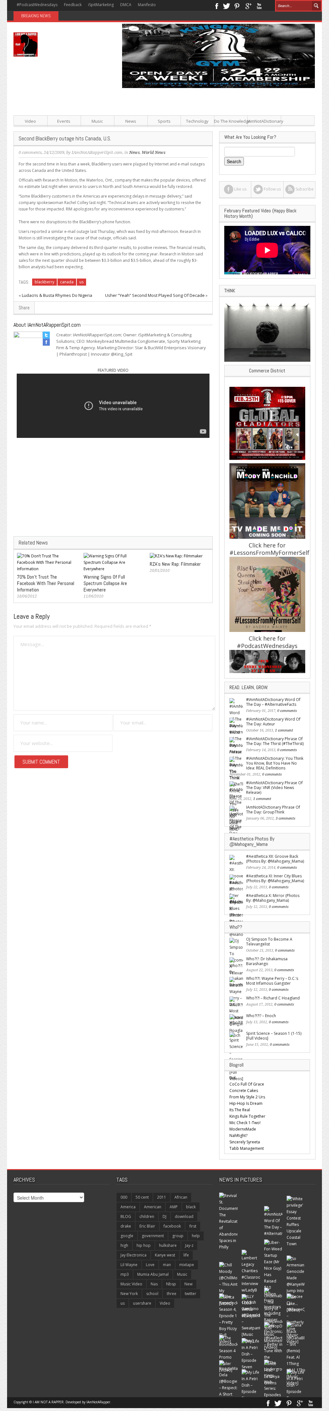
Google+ (248, 5)
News (130, 121)
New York (129, 1293)
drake (125, 1226)
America (128, 1207)
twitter (190, 1293)
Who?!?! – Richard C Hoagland (273, 998)
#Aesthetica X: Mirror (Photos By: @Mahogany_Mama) (272, 898)
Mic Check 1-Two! (245, 1122)
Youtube (259, 5)
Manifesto (147, 4)
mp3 (124, 1274)
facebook (172, 1226)
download (184, 1216)
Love (150, 1264)
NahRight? (238, 1135)
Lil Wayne (129, 1264)
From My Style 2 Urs (247, 1097)
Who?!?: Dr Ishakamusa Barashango (267, 961)
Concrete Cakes (243, 1090)
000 (123, 1197)
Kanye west (165, 1255)
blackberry (44, 282)
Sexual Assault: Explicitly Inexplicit (92, 15)
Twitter (226, 5)
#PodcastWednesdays (37, 4)
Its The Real (239, 1110)
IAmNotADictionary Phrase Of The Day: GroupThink (273, 809)
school (152, 1293)
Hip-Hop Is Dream (245, 1103)
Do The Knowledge (231, 121)
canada (67, 282)
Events (63, 121)
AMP (174, 1207)
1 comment (284, 730)
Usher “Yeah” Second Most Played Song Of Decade (155, 295)
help (196, 1235)
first (192, 1226)
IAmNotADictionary (264, 121)
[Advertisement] (216, 133)
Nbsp (171, 1284)
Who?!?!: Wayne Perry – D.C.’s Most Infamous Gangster (272, 981)
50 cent (142, 1197)
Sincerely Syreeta (244, 1142)
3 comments (285, 818)
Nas (154, 1284)
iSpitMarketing (101, 4)
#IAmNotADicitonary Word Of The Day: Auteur (273, 721)
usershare (142, 1303)
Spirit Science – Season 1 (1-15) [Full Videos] (273, 1036)
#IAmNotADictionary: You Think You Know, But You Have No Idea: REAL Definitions (274, 763)
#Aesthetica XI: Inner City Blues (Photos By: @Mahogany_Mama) (275, 878)
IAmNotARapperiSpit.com (97, 152)
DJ (164, 1216)
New (188, 1284)
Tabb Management (246, 1148)
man (167, 1264)
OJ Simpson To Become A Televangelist (269, 941)
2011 (161, 1197)
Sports (164, 121)
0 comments (30, 152)
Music (97, 121)
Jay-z (189, 1245)
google (126, 1235)
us (81, 282)
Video (30, 121)
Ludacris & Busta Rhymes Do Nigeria (57, 295)
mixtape (186, 1264)
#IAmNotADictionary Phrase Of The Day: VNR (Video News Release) (274, 787)
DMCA (125, 4)
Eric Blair (147, 1226)
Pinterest (237, 5)
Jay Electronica (133, 1255)
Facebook (216, 5)
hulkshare (168, 1245)
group (177, 1235)
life (186, 1255)
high (124, 1245)
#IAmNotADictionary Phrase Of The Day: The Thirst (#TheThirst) (275, 741)
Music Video (131, 1284)
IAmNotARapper (98, 1402)
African (180, 1197)
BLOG (125, 1216)
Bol (232, 1077)
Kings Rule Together (247, 1116)
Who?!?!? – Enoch (261, 1015)
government (153, 1235)
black (191, 1207)
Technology (197, 121)
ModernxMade (242, 1129)
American (152, 1207)
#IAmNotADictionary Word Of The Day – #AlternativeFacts (273, 702)
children (146, 1216)
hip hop (144, 1245)
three (171, 1293)
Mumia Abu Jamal (153, 1274)
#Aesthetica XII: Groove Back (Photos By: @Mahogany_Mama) (275, 859)
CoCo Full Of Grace (246, 1084)
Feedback (73, 4)
